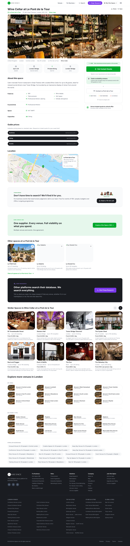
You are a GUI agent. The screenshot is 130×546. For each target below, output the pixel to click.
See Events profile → (72, 143)
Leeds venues (78, 514)
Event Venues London (13, 520)
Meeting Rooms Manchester (93, 508)
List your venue (73, 488)
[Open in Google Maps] (43, 168)
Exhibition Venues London (14, 526)
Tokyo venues (108, 511)
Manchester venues (71, 505)
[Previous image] (10, 253)
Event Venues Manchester (92, 505)
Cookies (120, 541)
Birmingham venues (71, 508)
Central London (30, 61)
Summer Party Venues (13, 508)
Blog (89, 478)
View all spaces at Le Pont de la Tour (20, 273)
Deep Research (96, 3)
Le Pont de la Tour (15, 12)
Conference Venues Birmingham (94, 511)
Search (83, 3)
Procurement (54, 476)
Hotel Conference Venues (43, 502)
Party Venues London (42, 508)
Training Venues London (14, 517)
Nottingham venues (71, 529)
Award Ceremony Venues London (45, 523)
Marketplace (72, 478)
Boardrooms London (42, 517)
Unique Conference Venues (14, 505)
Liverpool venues (70, 520)
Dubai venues (108, 508)
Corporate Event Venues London (45, 520)
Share (114, 9)
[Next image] (33, 253)
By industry (35, 485)
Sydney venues (109, 517)
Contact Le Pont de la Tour (104, 91)
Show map (52, 12)
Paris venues (108, 505)
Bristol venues (69, 514)
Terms (114, 541)
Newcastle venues (70, 526)
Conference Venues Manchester (94, 502)
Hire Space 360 (36, 476)
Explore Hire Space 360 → (104, 225)
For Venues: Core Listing (75, 485)
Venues (60, 3)
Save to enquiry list (104, 99)
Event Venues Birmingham (92, 514)
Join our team (110, 476)
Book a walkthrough (37, 488)
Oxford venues (69, 533)
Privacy (108, 541)
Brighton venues (70, 523)
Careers (90, 483)
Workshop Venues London (43, 529)
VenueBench (91, 481)
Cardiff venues (79, 523)
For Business (71, 3)
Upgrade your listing (112, 481)
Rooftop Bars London (42, 511)
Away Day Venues (12, 514)
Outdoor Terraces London (14, 533)
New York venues (109, 502)
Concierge (72, 481)
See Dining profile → (72, 138)
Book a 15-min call (107, 201)
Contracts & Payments (38, 481)
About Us (90, 476)
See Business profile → (71, 132)
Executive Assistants (56, 481)
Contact (90, 488)
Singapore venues (109, 514)
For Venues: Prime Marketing (77, 483)
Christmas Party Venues (43, 505)
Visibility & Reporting (37, 483)
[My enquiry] (120, 3)
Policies (90, 490)
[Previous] (115, 308)
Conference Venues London (15, 502)
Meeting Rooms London (43, 514)
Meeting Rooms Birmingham (93, 517)
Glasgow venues (70, 517)
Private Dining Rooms (13, 511)
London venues (70, 502)
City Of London (41, 61)
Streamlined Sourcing (38, 478)
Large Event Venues (41, 526)
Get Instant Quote (104, 69)
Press (89, 485)
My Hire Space (110, 3)
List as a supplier (73, 490)
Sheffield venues (79, 533)
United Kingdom (12, 61)
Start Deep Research (106, 290)
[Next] (120, 308)
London (21, 61)
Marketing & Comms (56, 483)
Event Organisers (55, 478)
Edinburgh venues (70, 511)
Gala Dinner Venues (12, 523)
